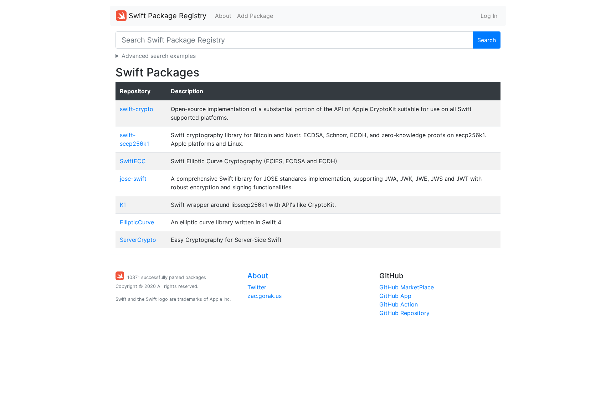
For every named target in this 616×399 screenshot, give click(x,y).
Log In (489, 15)
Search (486, 40)
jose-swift (133, 178)
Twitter (256, 287)
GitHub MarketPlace (406, 287)
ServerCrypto (138, 239)
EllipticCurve (137, 222)
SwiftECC (133, 161)
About (223, 15)
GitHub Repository (404, 312)
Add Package (255, 15)
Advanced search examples (159, 55)
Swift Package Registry (166, 15)
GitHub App (395, 295)
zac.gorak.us (264, 295)
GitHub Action (398, 304)
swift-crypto (136, 109)
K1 (123, 204)
